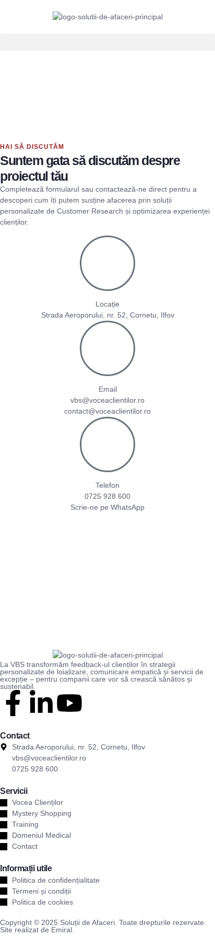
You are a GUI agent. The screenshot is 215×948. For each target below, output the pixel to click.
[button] (107, 42)
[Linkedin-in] (41, 703)
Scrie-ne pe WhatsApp (107, 507)
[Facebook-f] (13, 703)
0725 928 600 (107, 496)
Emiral (61, 930)
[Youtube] (69, 703)
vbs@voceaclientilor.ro (107, 400)
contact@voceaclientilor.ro (107, 411)
